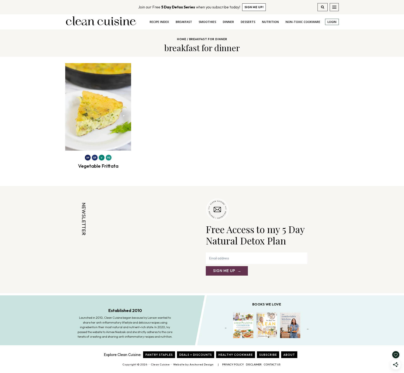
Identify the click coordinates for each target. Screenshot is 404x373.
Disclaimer (254, 364)
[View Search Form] (323, 7)
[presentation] (98, 107)
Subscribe (268, 355)
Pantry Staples (159, 355)
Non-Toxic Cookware (303, 22)
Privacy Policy (233, 364)
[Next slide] (307, 328)
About (289, 355)
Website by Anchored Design (193, 364)
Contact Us (272, 364)
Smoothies (207, 22)
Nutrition (270, 22)
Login (331, 22)
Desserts (248, 22)
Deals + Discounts (195, 355)
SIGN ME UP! (254, 7)
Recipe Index (159, 22)
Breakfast (184, 22)
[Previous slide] (226, 328)
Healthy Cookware (235, 355)
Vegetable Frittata (98, 166)
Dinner (228, 22)
